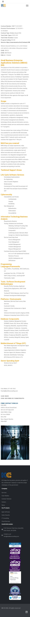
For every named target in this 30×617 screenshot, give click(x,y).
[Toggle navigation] (27, 5)
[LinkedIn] (3, 1)
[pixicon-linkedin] (26, 612)
